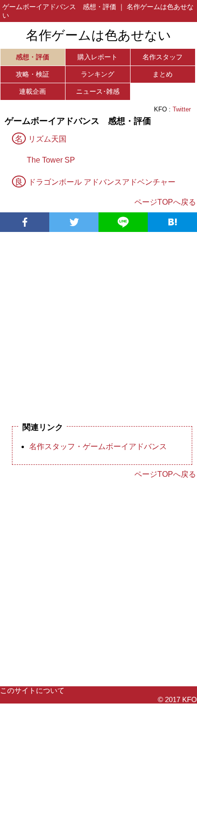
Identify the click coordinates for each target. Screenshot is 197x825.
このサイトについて (32, 690)
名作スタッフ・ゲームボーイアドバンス (98, 446)
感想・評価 (32, 57)
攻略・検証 (32, 74)
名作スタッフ (162, 57)
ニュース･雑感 (98, 91)
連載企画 (32, 91)
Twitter (182, 109)
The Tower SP (51, 160)
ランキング (97, 74)
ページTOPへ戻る (165, 202)
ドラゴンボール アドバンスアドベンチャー (101, 182)
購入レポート (97, 57)
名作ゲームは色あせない (98, 35)
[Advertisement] (98, 322)
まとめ (163, 74)
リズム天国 (47, 139)
